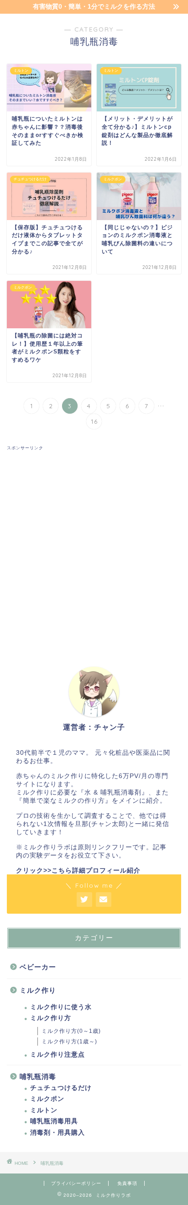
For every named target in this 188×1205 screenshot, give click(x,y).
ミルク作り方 (50, 1018)
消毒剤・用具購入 (57, 1132)
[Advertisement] (94, 545)
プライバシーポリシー (76, 1183)
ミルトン (43, 1110)
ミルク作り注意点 (57, 1054)
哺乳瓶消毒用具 (54, 1121)
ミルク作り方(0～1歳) (71, 1031)
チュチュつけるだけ (61, 1087)
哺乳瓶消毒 (38, 1076)
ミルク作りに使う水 (61, 1007)
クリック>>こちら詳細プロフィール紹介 (78, 870)
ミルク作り (38, 990)
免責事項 (127, 1183)
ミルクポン (47, 1098)
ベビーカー (38, 967)
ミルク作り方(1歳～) (69, 1041)
